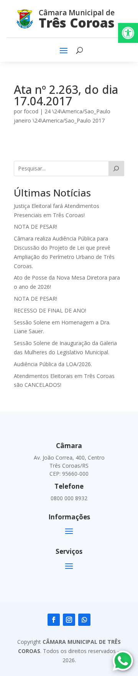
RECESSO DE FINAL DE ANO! (50, 310)
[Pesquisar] (116, 168)
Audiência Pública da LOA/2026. (53, 364)
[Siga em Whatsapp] (84, 620)
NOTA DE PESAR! (35, 226)
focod (31, 111)
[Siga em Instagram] (69, 620)
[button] (128, 33)
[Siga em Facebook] (54, 620)
